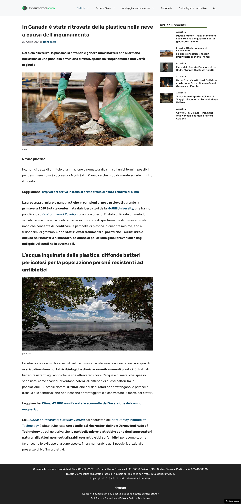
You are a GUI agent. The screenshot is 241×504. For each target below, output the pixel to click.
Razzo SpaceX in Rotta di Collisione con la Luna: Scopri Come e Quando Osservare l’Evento (196, 83)
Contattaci (145, 478)
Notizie (81, 8)
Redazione (111, 498)
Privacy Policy (127, 498)
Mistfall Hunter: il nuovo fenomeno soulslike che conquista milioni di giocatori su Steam (196, 38)
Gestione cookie (232, 501)
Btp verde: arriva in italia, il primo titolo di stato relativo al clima (90, 192)
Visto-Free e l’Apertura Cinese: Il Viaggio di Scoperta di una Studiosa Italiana (197, 99)
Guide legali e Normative (193, 8)
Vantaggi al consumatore (136, 8)
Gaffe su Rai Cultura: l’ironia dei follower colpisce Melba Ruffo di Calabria (194, 115)
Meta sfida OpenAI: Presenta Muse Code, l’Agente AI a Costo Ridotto (196, 69)
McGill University (120, 208)
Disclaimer (144, 498)
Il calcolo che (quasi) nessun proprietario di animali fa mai (193, 55)
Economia (166, 8)
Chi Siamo (96, 498)
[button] (214, 8)
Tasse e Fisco (103, 8)
